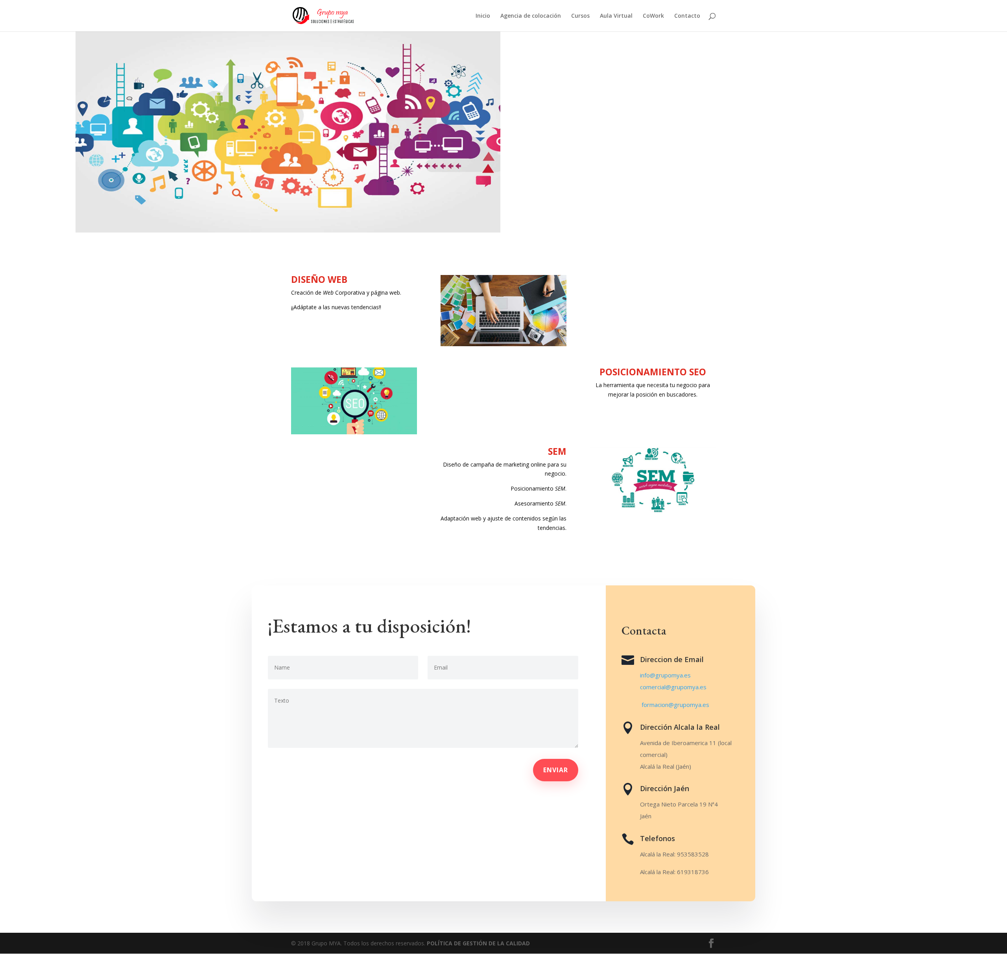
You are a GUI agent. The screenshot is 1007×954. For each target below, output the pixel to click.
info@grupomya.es (665, 675)
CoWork (653, 16)
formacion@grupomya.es (675, 705)
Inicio (483, 16)
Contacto (687, 16)
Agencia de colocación (530, 16)
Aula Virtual (616, 16)
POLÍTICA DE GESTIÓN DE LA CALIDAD (478, 943)
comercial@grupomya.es (673, 687)
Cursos (580, 16)
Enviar (555, 770)
